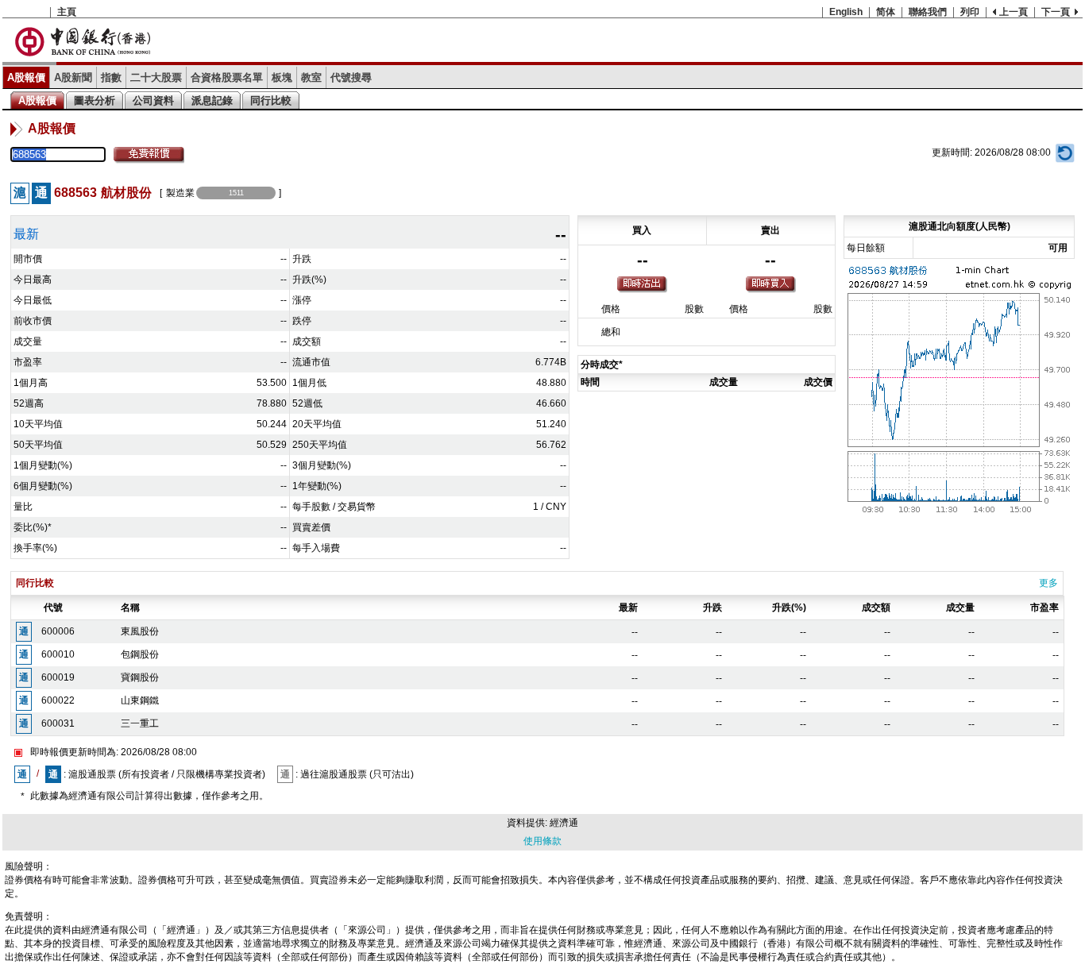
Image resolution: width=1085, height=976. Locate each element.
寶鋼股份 (140, 677)
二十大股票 (156, 77)
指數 (111, 77)
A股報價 (26, 77)
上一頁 (1013, 11)
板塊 (282, 77)
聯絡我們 (928, 11)
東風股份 (140, 631)
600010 (58, 654)
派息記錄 (212, 100)
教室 (311, 77)
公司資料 (153, 100)
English (846, 11)
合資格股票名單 (227, 77)
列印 (969, 11)
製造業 (180, 193)
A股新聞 (73, 77)
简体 (885, 11)
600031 (58, 723)
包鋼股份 (140, 654)
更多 (1048, 582)
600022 (58, 700)
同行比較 (271, 100)
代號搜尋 (351, 77)
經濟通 (564, 822)
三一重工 (140, 723)
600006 (58, 631)
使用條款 (542, 841)
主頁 (66, 11)
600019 (58, 677)
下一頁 (1055, 11)
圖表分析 (94, 100)
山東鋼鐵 (140, 700)
